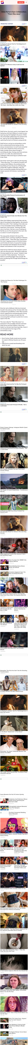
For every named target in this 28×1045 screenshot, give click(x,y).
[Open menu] (26, 2)
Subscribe (21, 2)
